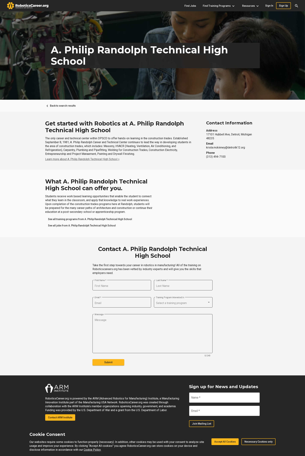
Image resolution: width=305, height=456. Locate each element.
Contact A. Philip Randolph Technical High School (152, 252)
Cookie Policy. (92, 449)
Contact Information (229, 122)
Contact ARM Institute (60, 417)
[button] (296, 5)
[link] (90, 219)
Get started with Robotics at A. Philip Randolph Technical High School (114, 127)
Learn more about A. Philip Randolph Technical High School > (82, 159)
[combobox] (183, 303)
